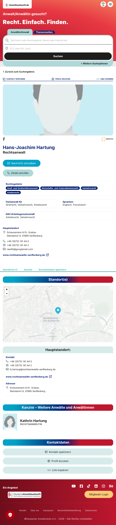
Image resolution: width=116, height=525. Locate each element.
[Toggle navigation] (110, 4)
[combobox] (58, 40)
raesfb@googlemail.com (20, 249)
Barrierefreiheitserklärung (69, 510)
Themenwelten (44, 32)
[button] (58, 310)
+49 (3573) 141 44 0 (18, 241)
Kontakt (22, 510)
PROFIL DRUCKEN (62, 79)
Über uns (35, 510)
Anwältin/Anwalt (20, 32)
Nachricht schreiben (23, 163)
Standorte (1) (10, 269)
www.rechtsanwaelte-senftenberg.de (24, 255)
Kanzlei (28, 269)
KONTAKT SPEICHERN (16, 79)
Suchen (58, 56)
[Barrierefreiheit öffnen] (103, 4)
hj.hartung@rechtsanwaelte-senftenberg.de (32, 369)
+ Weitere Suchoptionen (94, 63)
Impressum (48, 510)
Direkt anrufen (20, 173)
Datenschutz (91, 510)
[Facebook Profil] (4, 139)
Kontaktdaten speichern (52, 269)
